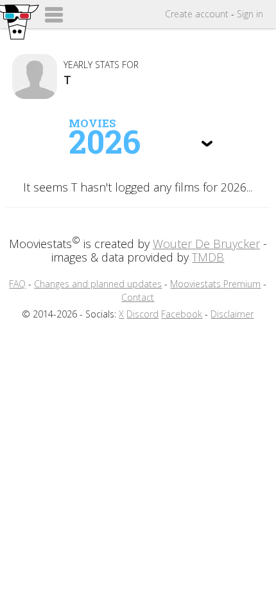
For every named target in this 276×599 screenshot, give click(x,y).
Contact (137, 297)
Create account (197, 14)
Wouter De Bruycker (206, 243)
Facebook (181, 314)
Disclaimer (232, 314)
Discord (142, 314)
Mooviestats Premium (215, 284)
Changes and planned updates (98, 284)
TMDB (208, 257)
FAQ (17, 284)
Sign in (250, 14)
